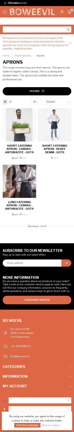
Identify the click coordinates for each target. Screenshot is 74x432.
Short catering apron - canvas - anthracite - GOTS (19, 149)
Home (6, 55)
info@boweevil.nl (20, 356)
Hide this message (27, 425)
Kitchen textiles (23, 55)
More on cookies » (51, 425)
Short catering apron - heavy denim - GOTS (54, 149)
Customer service (37, 300)
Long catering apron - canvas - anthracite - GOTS (19, 205)
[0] (69, 11)
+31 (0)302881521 (20, 346)
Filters (35, 91)
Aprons (40, 55)
